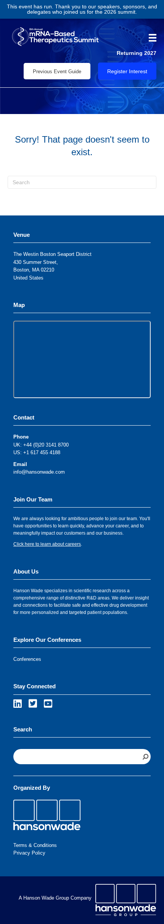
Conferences (27, 659)
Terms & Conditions (35, 845)
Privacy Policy (29, 853)
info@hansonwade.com (39, 472)
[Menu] (149, 38)
